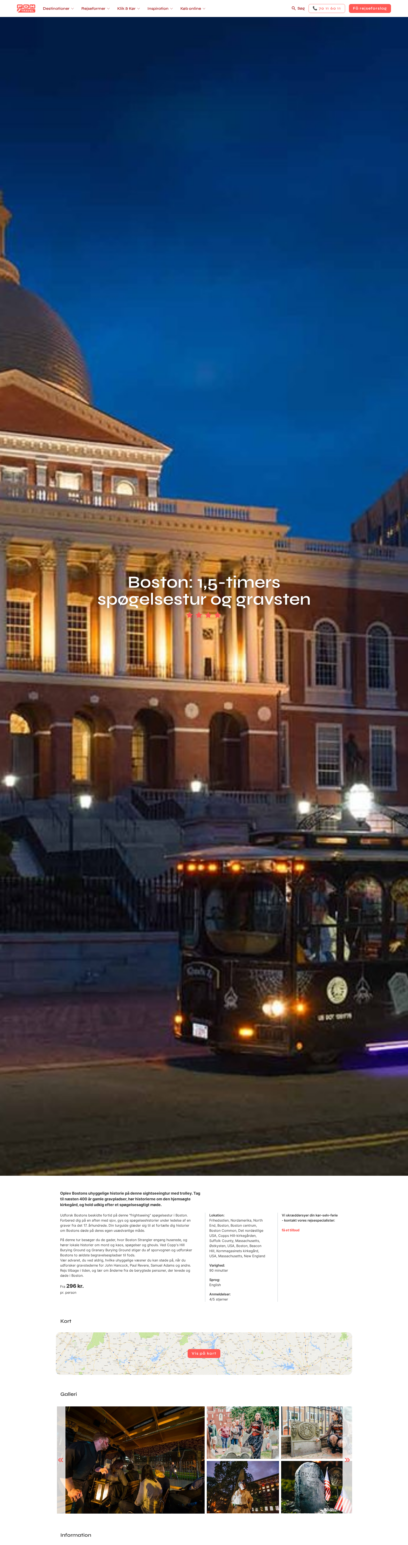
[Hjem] (26, 8)
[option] (131, 1460)
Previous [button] (60, 1460)
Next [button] (347, 1460)
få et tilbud (290, 1230)
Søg (301, 8)
